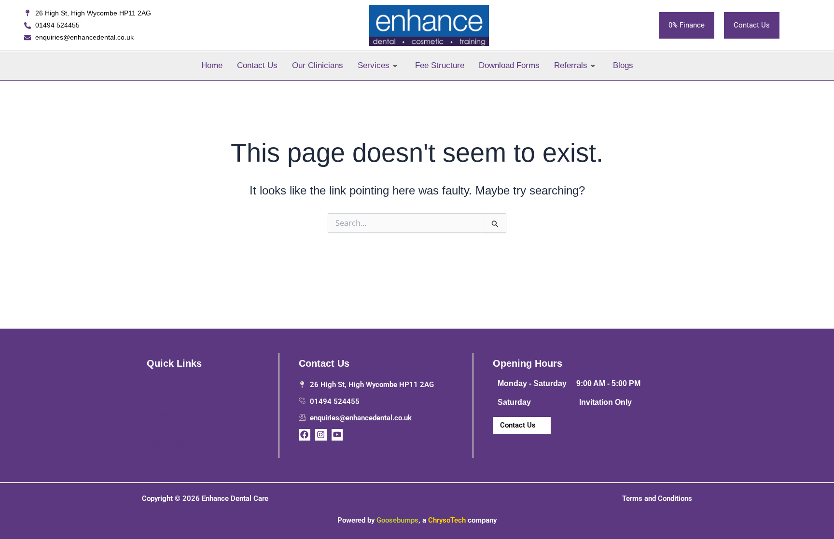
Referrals (570, 65)
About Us (169, 413)
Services (373, 65)
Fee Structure (439, 65)
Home (211, 65)
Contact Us (257, 65)
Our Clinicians (317, 65)
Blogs (623, 65)
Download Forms (509, 65)
